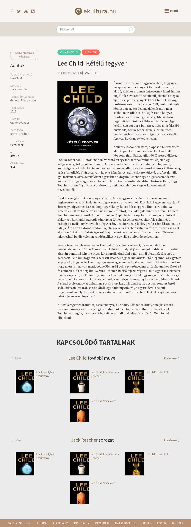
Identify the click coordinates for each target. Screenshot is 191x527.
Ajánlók (90, 52)
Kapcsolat (102, 523)
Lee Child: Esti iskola (157, 372)
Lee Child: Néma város (103, 401)
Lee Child (16, 78)
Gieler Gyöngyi (19, 122)
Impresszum (81, 523)
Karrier (146, 523)
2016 (13, 111)
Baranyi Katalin (72, 73)
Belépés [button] (177, 523)
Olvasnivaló (69, 52)
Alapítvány (60, 523)
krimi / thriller (19, 133)
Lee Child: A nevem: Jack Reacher (105, 374)
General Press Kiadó (23, 100)
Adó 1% (161, 523)
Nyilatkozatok (125, 523)
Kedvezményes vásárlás (24, 54)
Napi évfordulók (19, 523)
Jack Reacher (18, 89)
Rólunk (42, 523)
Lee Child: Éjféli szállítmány (45, 374)
